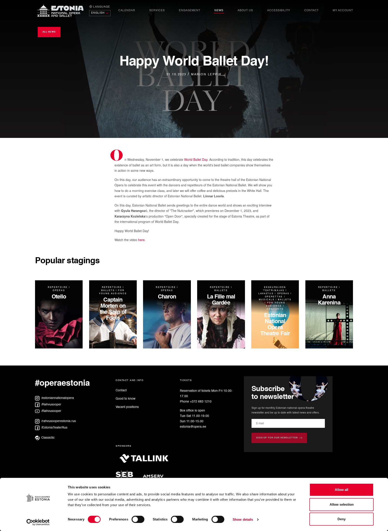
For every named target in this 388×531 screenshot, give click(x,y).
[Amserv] (153, 477)
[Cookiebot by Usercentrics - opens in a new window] (38, 522)
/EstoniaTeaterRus (53, 427)
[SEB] (126, 477)
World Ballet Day (195, 159)
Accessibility (278, 10)
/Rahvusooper (50, 404)
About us (245, 10)
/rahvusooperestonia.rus (58, 421)
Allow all (341, 490)
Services (157, 10)
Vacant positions (127, 407)
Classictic (47, 437)
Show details (243, 519)
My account (343, 10)
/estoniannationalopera (57, 398)
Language (101, 6)
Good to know (125, 398)
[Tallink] (144, 460)
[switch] (138, 519)
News (218, 10)
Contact (311, 10)
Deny (341, 519)
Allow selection (342, 504)
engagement (189, 10)
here (141, 239)
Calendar (126, 10)
